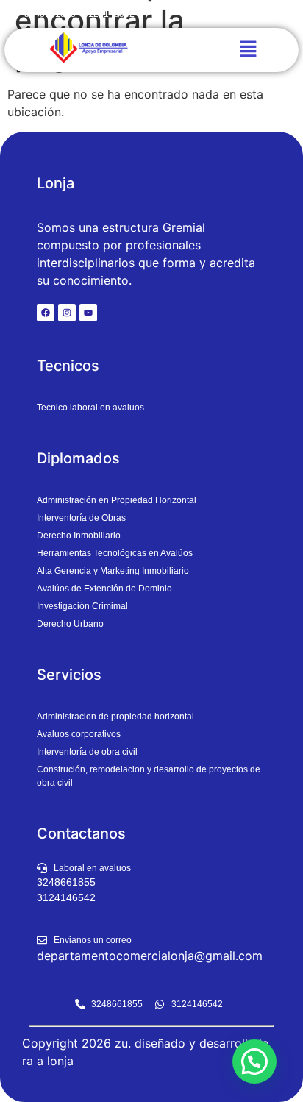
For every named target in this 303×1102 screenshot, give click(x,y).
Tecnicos (68, 365)
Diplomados (78, 458)
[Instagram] (67, 312)
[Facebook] (45, 312)
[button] (248, 49)
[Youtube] (88, 312)
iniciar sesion (248, 13)
